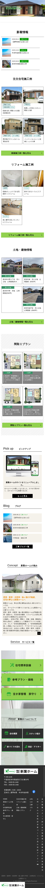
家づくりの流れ (37, 836)
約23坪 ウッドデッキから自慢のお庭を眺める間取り (32, 378)
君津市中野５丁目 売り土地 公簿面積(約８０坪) (11, 280)
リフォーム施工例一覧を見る (21, 235)
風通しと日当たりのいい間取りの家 (32, 109)
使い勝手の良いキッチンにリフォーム (11, 221)
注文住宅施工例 (21, 799)
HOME (5, 799)
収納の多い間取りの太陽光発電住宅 (11, 112)
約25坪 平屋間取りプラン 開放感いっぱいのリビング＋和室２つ (12, 379)
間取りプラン (20, 810)
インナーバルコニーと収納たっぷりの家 (32, 140)
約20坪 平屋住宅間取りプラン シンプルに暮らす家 (12, 412)
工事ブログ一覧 (22, 546)
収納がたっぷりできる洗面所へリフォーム (11, 193)
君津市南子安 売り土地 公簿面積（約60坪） (33, 309)
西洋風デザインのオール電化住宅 (11, 140)
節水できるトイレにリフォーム (32, 193)
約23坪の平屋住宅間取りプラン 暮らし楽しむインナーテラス (33, 412)
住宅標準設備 (7, 807)
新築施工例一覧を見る (21, 153)
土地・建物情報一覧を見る (21, 321)
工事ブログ (31, 807)
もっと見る (22, 496)
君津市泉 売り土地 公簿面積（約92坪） (32, 280)
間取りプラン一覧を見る (21, 425)
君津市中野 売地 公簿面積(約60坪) (11, 292)
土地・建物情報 (21, 807)
